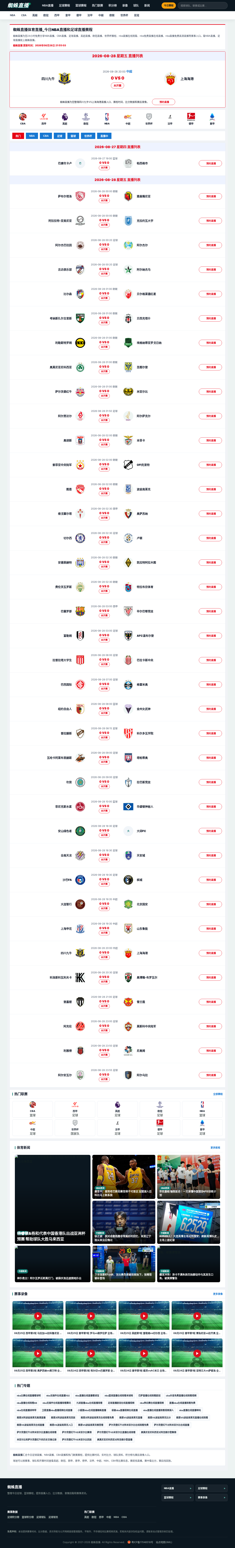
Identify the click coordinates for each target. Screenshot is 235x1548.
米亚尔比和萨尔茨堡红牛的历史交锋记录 (37, 1439)
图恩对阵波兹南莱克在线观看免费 (97, 1417)
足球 (59, 136)
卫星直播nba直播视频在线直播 (57, 1410)
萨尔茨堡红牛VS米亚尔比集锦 (77, 1432)
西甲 (56, 15)
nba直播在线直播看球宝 (87, 1395)
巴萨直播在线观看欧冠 (149, 1395)
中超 (101, 15)
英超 (34, 15)
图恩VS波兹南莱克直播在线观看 (192, 1417)
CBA (23, 15)
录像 (125, 5)
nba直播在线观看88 (27, 1403)
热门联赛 (97, 5)
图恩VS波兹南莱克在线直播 (30, 1425)
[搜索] (224, 5)
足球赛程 (64, 5)
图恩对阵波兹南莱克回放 (63, 1417)
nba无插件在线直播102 (58, 1395)
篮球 (73, 136)
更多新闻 (215, 1147)
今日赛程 (168, 5)
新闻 (147, 5)
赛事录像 (202, 1497)
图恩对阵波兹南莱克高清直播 (31, 1417)
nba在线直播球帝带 (26, 1410)
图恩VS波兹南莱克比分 (159, 1417)
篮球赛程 (80, 5)
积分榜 (113, 5)
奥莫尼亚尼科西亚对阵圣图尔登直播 (114, 1439)
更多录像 (218, 1293)
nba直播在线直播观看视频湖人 (158, 1410)
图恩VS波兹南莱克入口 (61, 1425)
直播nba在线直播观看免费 (182, 1403)
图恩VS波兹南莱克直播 (130, 1417)
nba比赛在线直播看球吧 (29, 1395)
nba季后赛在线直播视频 (152, 1403)
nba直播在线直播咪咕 (190, 1410)
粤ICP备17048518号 (142, 1542)
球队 (136, 5)
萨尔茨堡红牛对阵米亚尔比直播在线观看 (37, 1432)
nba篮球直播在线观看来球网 (119, 1395)
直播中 (104, 136)
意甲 (67, 15)
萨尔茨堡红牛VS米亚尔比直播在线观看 (116, 1432)
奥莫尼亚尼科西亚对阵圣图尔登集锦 (158, 1432)
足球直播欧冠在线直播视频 (121, 1403)
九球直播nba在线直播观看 (89, 1403)
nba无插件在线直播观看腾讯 (57, 1403)
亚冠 (136, 15)
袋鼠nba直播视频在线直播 (125, 1410)
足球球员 (53, 1517)
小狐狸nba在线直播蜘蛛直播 (92, 1410)
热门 (18, 136)
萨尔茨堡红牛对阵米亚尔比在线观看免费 (129, 1425)
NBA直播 (47, 5)
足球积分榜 (13, 1517)
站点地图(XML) (164, 1542)
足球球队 (41, 1517)
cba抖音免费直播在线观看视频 (181, 1395)
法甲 (90, 15)
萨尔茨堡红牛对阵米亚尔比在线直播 (171, 1425)
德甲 (79, 15)
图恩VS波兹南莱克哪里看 (90, 1425)
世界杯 (124, 15)
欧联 (112, 15)
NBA (12, 15)
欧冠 (45, 15)
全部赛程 (218, 1093)
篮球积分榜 (28, 1517)
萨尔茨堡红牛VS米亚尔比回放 (77, 1439)
